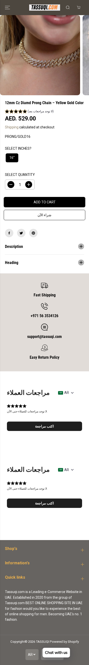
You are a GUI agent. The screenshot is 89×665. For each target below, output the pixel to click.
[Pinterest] (33, 233)
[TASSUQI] (44, 7)
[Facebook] (9, 233)
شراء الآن (44, 215)
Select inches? (18, 148)
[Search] (67, 7)
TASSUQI (42, 641)
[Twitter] (21, 233)
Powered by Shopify (64, 641)
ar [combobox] (66, 393)
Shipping (12, 127)
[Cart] (78, 7)
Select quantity (20, 175)
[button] (8, 7)
